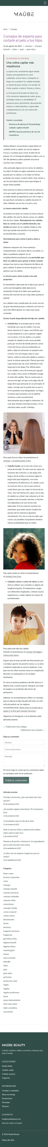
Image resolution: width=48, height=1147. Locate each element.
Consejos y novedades (10, 1091)
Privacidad (6, 1102)
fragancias (7, 935)
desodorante (8, 919)
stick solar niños (10, 1004)
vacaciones (8, 1011)
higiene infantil (9, 942)
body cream (8, 873)
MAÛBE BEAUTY (13, 1045)
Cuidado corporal (8, 1074)
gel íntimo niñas (10, 938)
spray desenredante (11, 1000)
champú (28, 46)
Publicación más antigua (16, 726)
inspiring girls (9, 950)
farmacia (7, 927)
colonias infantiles (11, 896)
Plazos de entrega (8, 1095)
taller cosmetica (10, 1008)
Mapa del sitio (8, 1140)
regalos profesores (11, 992)
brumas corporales (11, 877)
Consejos (13, 29)
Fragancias (6, 1078)
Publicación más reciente (31, 730)
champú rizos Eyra (13, 576)
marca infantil (9, 958)
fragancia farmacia (11, 931)
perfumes (7, 977)
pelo (22, 49)
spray (5, 996)
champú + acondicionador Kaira (17, 460)
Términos (5, 1106)
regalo (6, 984)
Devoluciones (7, 1099)
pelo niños (31, 49)
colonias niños (9, 900)
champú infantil (10, 889)
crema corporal (9, 912)
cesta (5, 881)
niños (14, 49)
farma (5, 923)
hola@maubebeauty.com (11, 1119)
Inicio (5, 29)
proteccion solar (10, 981)
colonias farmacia (10, 892)
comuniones (8, 904)
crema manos (9, 915)
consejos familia (10, 908)
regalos (6, 988)
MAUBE (6, 961)
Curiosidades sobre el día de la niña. (18, 821)
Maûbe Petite (7, 1066)
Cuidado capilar (8, 1070)
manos (6, 954)
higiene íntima (9, 946)
